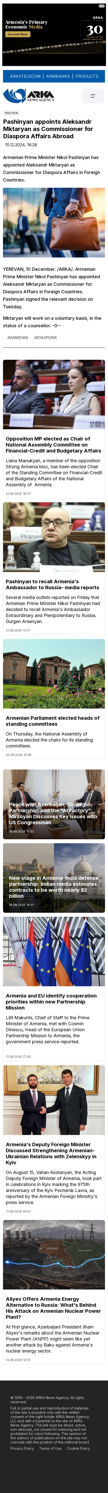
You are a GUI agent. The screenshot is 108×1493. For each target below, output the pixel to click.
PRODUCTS (86, 76)
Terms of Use (50, 1448)
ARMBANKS (58, 76)
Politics (11, 113)
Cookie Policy (78, 1448)
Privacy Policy (22, 1448)
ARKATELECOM (25, 76)
